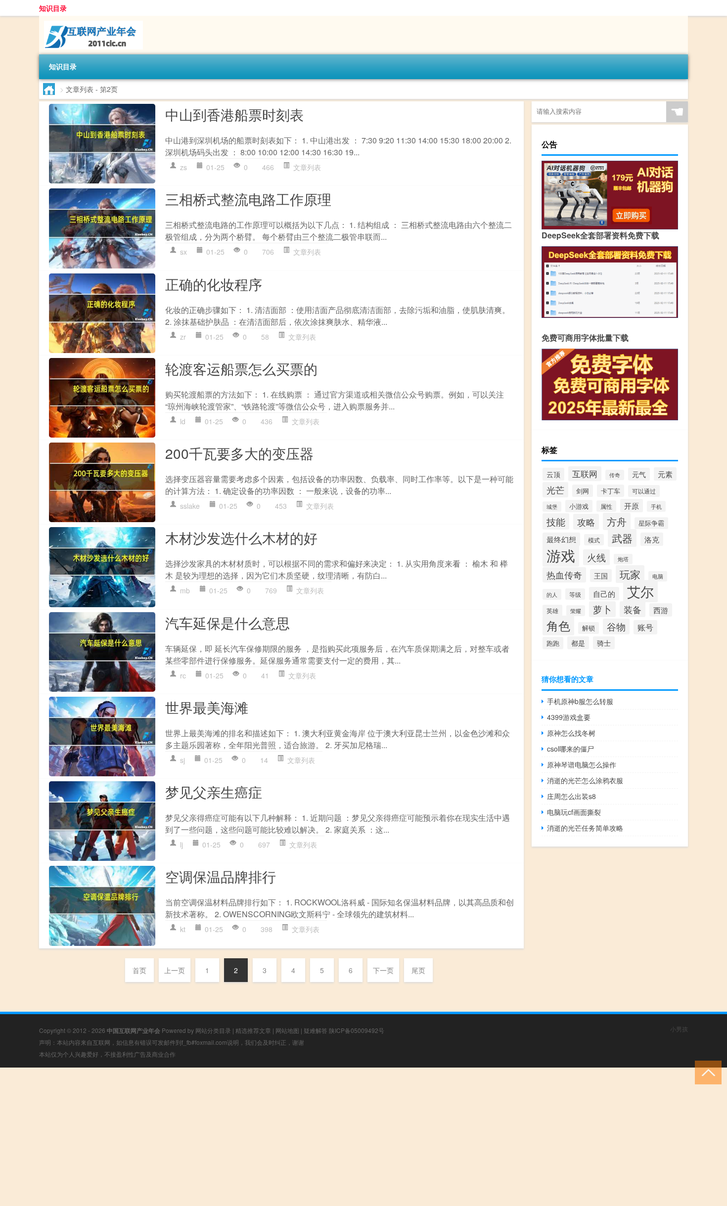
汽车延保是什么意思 (227, 622)
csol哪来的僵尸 (570, 749)
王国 (601, 576)
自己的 (604, 593)
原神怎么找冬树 (571, 733)
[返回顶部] (706, 1072)
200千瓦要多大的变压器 (239, 453)
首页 (139, 970)
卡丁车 (610, 490)
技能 (555, 521)
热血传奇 (564, 575)
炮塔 (623, 559)
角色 (558, 625)
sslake (190, 506)
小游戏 (579, 506)
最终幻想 (561, 539)
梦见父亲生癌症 (213, 792)
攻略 (586, 521)
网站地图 (287, 1030)
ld (182, 421)
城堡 (551, 506)
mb (185, 590)
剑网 (582, 490)
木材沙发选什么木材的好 (241, 537)
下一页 (383, 970)
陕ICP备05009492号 (356, 1030)
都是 (578, 643)
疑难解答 (315, 1030)
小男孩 (679, 1029)
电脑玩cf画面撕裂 (574, 812)
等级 (575, 594)
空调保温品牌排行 (220, 876)
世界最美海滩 (206, 707)
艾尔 (640, 591)
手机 (656, 506)
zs (183, 167)
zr (183, 337)
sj (182, 760)
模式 (594, 540)
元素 (665, 474)
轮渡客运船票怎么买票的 (241, 368)
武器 (622, 538)
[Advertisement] (296, 1137)
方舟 (617, 521)
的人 (551, 594)
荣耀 (575, 611)
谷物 (616, 626)
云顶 (553, 474)
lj (181, 844)
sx (183, 252)
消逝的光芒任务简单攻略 (585, 828)
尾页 (418, 970)
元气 (639, 474)
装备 (632, 609)
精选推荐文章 (253, 1030)
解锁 (588, 628)
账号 (645, 627)
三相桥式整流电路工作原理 (248, 199)
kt (182, 929)
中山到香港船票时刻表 (234, 114)
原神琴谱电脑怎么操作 (581, 764)
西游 (660, 610)
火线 (596, 557)
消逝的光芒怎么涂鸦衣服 (585, 780)
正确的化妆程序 (213, 284)
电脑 (657, 576)
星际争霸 (651, 523)
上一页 (174, 970)
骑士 (604, 643)
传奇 (614, 475)
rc (183, 675)
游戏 (560, 554)
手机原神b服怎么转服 (580, 701)
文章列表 (307, 167)
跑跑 (552, 643)
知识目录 (53, 8)
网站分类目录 (213, 1030)
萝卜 (602, 609)
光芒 (555, 490)
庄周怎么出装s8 (571, 796)
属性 (606, 506)
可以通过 (644, 491)
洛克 (651, 539)
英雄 (552, 610)
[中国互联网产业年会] (91, 19)
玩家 (630, 574)
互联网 (584, 474)
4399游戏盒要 (569, 717)
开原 (631, 505)
